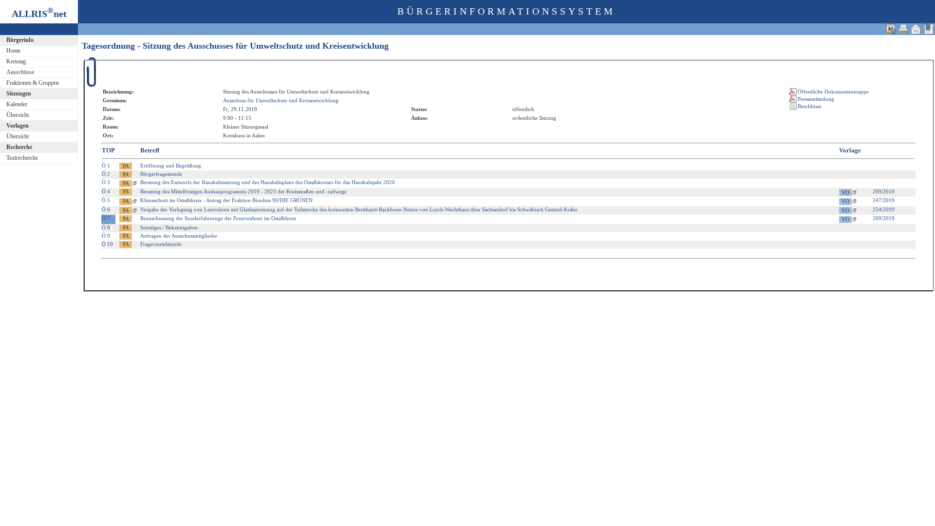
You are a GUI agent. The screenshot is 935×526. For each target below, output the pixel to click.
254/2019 (884, 209)
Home (13, 50)
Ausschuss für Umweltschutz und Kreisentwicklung (280, 100)
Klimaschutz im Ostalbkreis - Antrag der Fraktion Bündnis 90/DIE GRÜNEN (226, 200)
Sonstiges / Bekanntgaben (169, 227)
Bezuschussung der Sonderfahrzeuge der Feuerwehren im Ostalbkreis (218, 218)
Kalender (16, 104)
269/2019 (884, 218)
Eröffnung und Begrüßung (170, 166)
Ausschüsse (20, 72)
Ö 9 (106, 236)
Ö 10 (107, 244)
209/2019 (884, 191)
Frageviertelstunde (161, 244)
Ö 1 (106, 166)
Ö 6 (106, 209)
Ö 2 (106, 174)
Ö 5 (106, 200)
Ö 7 (106, 218)
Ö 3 (106, 182)
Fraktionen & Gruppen (32, 82)
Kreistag (16, 61)
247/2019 (884, 200)
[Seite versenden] (916, 29)
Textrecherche (22, 157)
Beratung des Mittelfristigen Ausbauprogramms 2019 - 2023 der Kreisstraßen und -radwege (243, 191)
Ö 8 (106, 227)
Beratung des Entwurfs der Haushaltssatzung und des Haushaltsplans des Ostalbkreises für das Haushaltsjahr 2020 (267, 182)
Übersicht (17, 115)
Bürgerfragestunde (161, 174)
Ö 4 (106, 191)
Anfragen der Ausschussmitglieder (178, 236)
